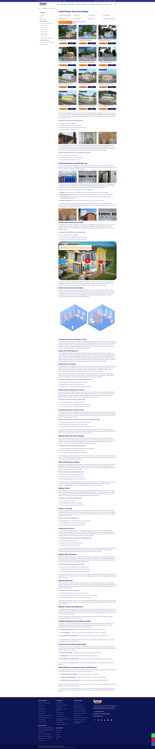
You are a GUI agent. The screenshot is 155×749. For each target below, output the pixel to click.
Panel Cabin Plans (77, 715)
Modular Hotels (44, 36)
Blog (57, 738)
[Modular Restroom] (87, 260)
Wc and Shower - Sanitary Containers (61, 709)
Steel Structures (44, 27)
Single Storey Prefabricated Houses (45, 728)
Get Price (63, 43)
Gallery (101, 4)
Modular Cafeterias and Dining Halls (48, 42)
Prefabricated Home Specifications (45, 738)
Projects (106, 4)
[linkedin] (104, 720)
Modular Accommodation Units (47, 38)
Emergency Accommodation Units (45, 736)
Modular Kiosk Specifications (80, 719)
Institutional (63, 4)
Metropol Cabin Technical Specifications (79, 722)
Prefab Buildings (70, 4)
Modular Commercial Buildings (47, 23)
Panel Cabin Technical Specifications (81, 717)
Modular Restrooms (42, 722)
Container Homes (59, 712)
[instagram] (101, 720)
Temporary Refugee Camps (61, 724)
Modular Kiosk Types (78, 705)
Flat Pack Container (60, 722)
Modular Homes (91, 4)
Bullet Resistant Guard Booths (80, 713)
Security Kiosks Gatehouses (79, 711)
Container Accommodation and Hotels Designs (62, 719)
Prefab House (41, 740)
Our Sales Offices (99, 716)
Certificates (58, 732)
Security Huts (77, 703)
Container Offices (59, 703)
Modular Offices (44, 25)
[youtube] (108, 720)
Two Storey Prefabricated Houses (45, 730)
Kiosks (97, 4)
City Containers (59, 707)
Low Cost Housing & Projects (44, 734)
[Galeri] (67, 143)
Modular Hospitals (44, 34)
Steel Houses (84, 4)
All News (58, 734)
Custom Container (60, 714)
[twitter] (98, 720)
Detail (72, 43)
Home (58, 4)
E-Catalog (58, 736)
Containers (78, 4)
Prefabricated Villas (42, 732)
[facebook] (95, 720)
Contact (111, 4)
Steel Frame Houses (44, 44)
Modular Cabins (78, 700)
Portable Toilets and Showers (80, 709)
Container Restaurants (60, 716)
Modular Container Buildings (61, 705)
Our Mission (58, 730)
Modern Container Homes (79, 707)
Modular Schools (44, 31)
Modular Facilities (44, 29)
